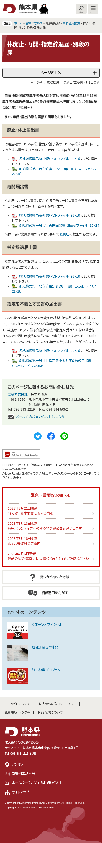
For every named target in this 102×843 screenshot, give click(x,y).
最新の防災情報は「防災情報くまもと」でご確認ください (48, 559)
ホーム (18, 23)
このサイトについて (18, 704)
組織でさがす (34, 23)
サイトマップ (20, 792)
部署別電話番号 (23, 774)
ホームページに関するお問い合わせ (37, 783)
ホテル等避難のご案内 (24, 544)
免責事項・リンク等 (17, 712)
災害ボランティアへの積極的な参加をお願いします (45, 528)
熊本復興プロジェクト (47, 670)
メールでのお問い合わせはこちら (40, 417)
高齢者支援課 (71, 23)
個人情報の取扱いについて (57, 704)
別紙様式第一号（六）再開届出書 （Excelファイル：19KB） (59, 225)
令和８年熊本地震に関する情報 (30, 513)
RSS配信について (50, 712)
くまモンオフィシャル (47, 624)
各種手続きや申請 (45, 647)
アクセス (18, 764)
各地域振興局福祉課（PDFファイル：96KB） (49, 159)
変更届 (64, 234)
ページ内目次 (51, 73)
